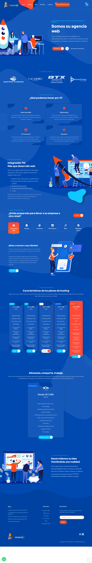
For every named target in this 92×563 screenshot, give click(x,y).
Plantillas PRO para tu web (62, 4)
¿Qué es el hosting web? (14, 521)
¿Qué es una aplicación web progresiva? (17, 516)
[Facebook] (80, 534)
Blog (36, 4)
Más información (44, 437)
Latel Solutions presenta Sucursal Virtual (17, 510)
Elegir (15, 351)
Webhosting (64, 112)
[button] (4, 559)
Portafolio (42, 4)
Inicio (23, 4)
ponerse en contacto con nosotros (61, 474)
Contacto (50, 4)
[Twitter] (83, 534)
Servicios (29, 4)
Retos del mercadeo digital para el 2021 (17, 519)
